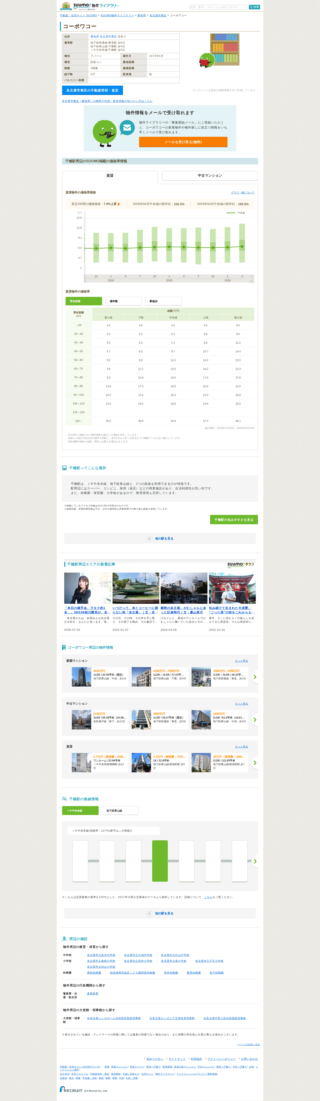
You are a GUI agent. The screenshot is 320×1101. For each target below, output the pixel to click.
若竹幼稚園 (217, 972)
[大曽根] (186, 861)
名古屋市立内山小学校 (101, 966)
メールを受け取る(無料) (183, 142)
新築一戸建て (223, 1066)
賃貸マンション (119, 1066)
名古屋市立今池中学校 (138, 955)
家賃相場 (167, 1066)
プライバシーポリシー (221, 1058)
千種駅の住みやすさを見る (234, 519)
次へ (254, 861)
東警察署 (92, 993)
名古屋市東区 (158, 15)
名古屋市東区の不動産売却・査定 (92, 90)
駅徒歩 (154, 301)
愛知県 (142, 15)
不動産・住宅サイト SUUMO (78, 15)
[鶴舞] (133, 861)
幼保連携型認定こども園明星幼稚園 (132, 972)
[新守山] (213, 861)
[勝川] (239, 861)
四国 (114, 1078)
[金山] (107, 861)
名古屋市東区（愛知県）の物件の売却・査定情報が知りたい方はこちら (107, 101)
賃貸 (106, 1066)
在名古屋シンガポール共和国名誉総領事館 (114, 1018)
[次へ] (254, 676)
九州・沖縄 (132, 1078)
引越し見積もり (131, 1074)
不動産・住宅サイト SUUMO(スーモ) (80, 1066)
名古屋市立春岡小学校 (101, 960)
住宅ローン (147, 1074)
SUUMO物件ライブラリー (117, 15)
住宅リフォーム (79, 1074)
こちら (208, 897)
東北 (71, 1078)
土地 (251, 1066)
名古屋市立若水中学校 (101, 955)
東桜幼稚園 (94, 972)
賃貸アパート (137, 1066)
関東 (78, 1078)
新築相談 (116, 1074)
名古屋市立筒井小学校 (138, 960)
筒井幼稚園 (171, 972)
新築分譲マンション (185, 1066)
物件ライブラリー (165, 1074)
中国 (121, 1078)
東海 (101, 1078)
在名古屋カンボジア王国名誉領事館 (172, 1018)
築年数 (114, 301)
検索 (256, 6)
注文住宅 (64, 1074)
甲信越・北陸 (90, 1078)
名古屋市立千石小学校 (209, 960)
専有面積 (75, 301)
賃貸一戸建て (153, 1066)
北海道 (63, 1078)
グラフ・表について (242, 192)
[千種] (160, 861)
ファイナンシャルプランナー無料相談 (197, 1074)
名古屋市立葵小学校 (174, 960)
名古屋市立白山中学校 (175, 955)
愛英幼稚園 (194, 972)
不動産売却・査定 (99, 1074)
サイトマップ (177, 1058)
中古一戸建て (240, 1066)
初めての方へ (155, 1058)
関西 (108, 1078)
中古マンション (206, 1066)
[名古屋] (80, 861)
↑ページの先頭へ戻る (248, 1044)
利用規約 (196, 1058)
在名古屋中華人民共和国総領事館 (225, 1018)
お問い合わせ (249, 1058)
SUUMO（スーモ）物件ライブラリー (89, 6)
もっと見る (241, 660)
